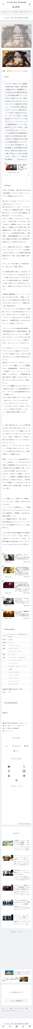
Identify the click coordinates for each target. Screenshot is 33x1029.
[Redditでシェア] (20, 690)
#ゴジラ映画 (7, 728)
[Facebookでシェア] (5, 690)
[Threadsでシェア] (12, 690)
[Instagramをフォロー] (24, 771)
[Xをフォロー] (24, 766)
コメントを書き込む (16, 1000)
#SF (5, 725)
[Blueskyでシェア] (20, 685)
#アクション (24, 723)
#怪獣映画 (15, 728)
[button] (16, 751)
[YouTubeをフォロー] (8, 775)
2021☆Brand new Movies (11, 723)
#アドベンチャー (8, 731)
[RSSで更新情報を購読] (16, 780)
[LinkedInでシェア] (20, 695)
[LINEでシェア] (5, 695)
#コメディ (21, 725)
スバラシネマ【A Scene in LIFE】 (16, 4)
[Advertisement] (16, 803)
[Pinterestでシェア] (12, 695)
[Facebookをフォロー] (8, 771)
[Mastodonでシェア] (12, 685)
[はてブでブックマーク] (27, 690)
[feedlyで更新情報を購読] (24, 775)
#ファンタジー (12, 725)
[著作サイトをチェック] (8, 766)
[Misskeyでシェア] (27, 685)
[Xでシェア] (5, 685)
